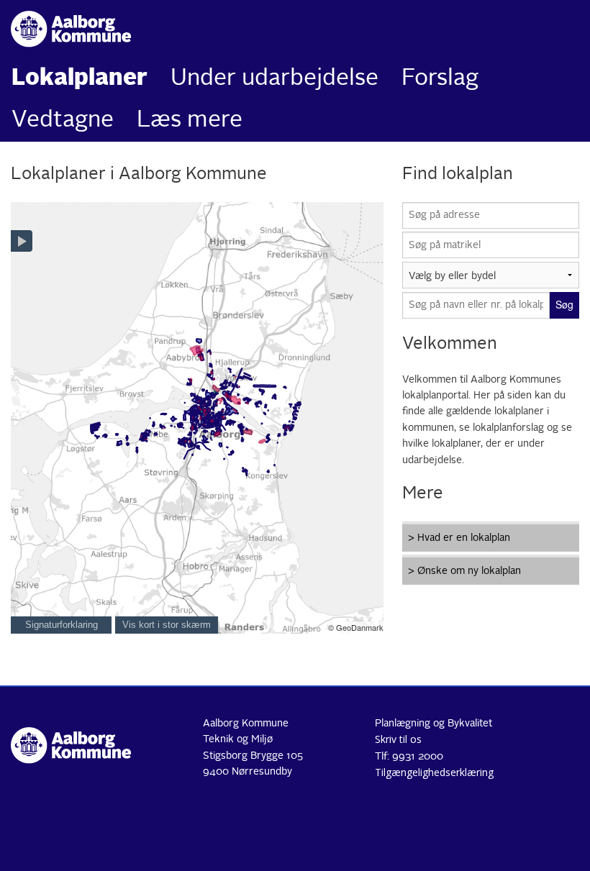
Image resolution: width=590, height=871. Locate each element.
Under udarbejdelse (274, 79)
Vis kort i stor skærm (166, 624)
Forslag (439, 79)
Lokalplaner (80, 79)
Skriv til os (398, 739)
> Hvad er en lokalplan (459, 538)
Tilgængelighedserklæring (434, 772)
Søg (564, 304)
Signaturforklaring (61, 624)
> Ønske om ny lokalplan (464, 571)
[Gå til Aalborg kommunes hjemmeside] (74, 29)
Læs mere (189, 120)
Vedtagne (63, 120)
